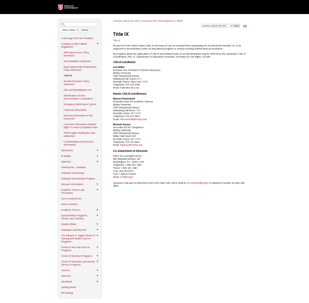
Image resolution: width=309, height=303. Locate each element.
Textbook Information (75, 109)
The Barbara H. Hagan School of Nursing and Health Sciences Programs (78, 238)
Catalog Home (68, 287)
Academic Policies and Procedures (72, 191)
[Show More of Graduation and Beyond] (97, 229)
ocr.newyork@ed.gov (197, 182)
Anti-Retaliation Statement (77, 61)
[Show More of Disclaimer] (97, 281)
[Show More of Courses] (97, 270)
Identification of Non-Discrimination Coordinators (78, 97)
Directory (66, 275)
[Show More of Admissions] (97, 150)
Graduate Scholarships (72, 172)
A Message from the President (77, 38)
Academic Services (70, 209)
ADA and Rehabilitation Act (78, 89)
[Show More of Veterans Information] (97, 184)
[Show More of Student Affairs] (97, 224)
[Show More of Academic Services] (97, 209)
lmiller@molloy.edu (129, 87)
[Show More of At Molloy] (97, 155)
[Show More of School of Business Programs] (97, 255)
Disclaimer (66, 281)
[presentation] (68, 12)
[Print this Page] (245, 26)
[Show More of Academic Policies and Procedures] (97, 189)
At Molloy (66, 155)
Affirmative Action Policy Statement (76, 54)
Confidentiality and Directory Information (78, 143)
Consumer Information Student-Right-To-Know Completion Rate (81, 126)
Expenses (66, 161)
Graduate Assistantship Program (78, 178)
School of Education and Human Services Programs (78, 263)
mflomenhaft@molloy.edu (133, 119)
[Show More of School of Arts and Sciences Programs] (97, 247)
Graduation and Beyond (73, 229)
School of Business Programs (76, 255)
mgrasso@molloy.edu (131, 144)
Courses (65, 270)
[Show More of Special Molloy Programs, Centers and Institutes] (97, 215)
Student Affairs (68, 224)
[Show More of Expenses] (97, 161)
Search (85, 30)
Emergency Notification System (80, 104)
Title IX (68, 75)
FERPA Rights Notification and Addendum (79, 134)
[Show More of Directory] (97, 275)
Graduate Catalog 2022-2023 (126, 21)
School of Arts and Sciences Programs (75, 249)
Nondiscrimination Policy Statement (76, 83)
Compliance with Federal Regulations (74, 45)
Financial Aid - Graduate (73, 167)
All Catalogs (67, 292)
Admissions (67, 150)
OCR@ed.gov (126, 176)
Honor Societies (69, 204)
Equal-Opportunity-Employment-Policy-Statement (80, 68)
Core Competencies (71, 198)
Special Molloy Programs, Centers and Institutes (74, 217)
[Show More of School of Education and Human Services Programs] (97, 261)
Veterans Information (72, 184)
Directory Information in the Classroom (78, 117)
